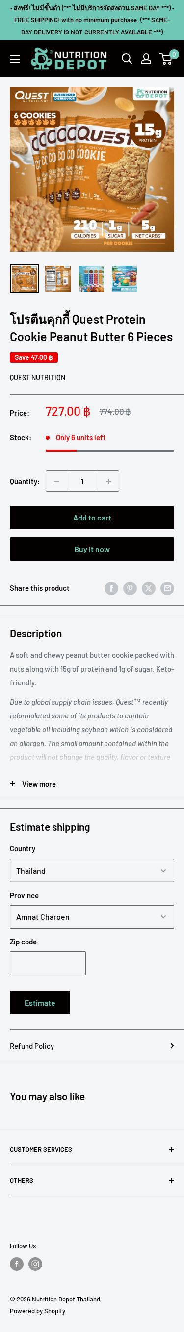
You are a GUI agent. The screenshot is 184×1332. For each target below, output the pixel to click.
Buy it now (92, 548)
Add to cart (92, 517)
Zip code (23, 941)
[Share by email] (167, 588)
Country (22, 848)
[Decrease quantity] (56, 481)
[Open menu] (15, 59)
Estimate (40, 1002)
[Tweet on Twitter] (149, 588)
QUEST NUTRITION (37, 377)
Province (24, 895)
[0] (166, 59)
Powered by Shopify (37, 1311)
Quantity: (25, 481)
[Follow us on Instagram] (35, 1264)
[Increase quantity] (108, 481)
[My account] (146, 58)
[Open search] (127, 58)
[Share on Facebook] (111, 588)
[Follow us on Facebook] (17, 1264)
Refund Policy (32, 1045)
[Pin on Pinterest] (130, 588)
